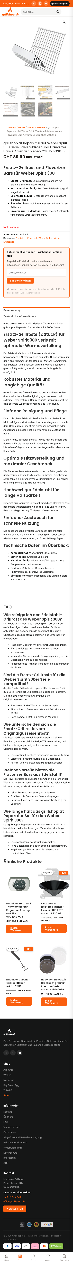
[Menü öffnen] (67, 11)
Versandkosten (11, 1127)
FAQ (5, 1122)
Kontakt (7, 1111)
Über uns (8, 1116)
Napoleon (8, 1080)
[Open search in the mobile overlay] (41, 11)
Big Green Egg (11, 1085)
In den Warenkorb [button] (16, 929)
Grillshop (11, 127)
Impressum (9, 1157)
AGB (5, 1163)
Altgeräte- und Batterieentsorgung (22, 1137)
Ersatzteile (21, 238)
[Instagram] (40, 3)
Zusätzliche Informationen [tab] (19, 316)
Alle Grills (8, 1069)
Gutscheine (9, 1132)
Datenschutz (10, 1152)
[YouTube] (46, 3)
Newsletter (15, 1208)
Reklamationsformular (15, 1142)
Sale (6, 1095)
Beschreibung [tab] (12, 310)
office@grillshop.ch (14, 1201)
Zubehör (8, 1090)
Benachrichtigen (20, 280)
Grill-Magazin (61, 3)
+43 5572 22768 (12, 1197)
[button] (64, 22)
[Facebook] (33, 3)
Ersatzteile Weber (36, 238)
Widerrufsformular (13, 1147)
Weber (21, 127)
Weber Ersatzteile (36, 127)
